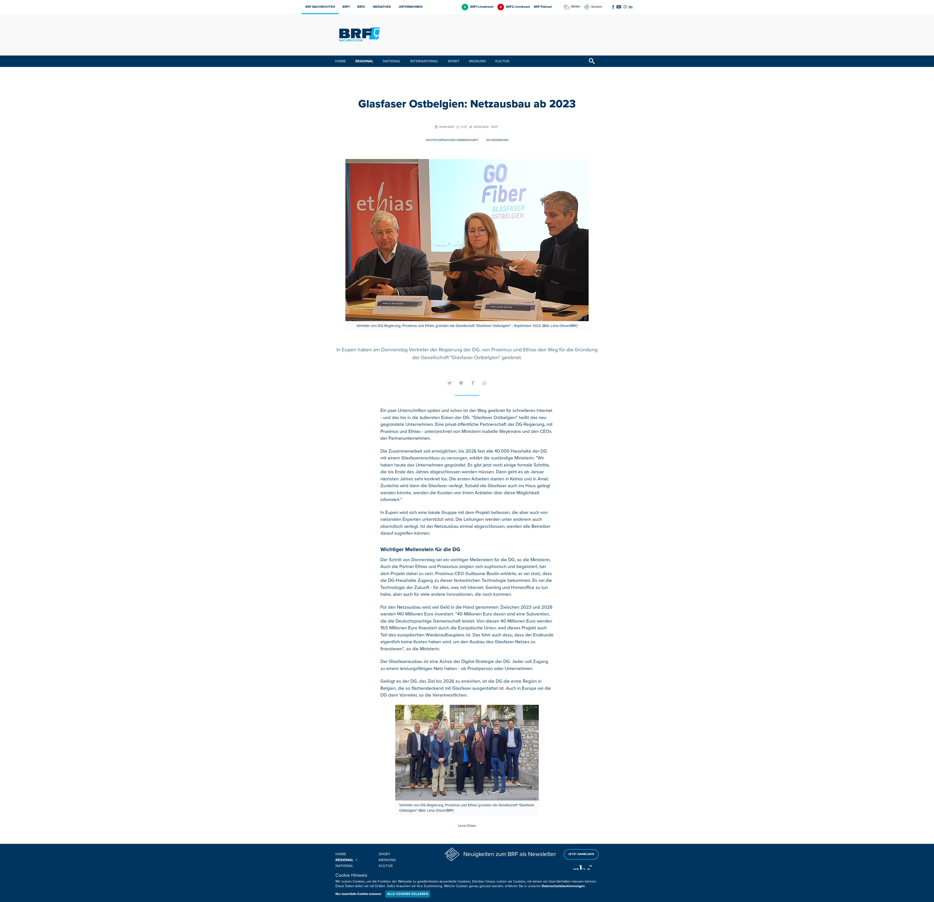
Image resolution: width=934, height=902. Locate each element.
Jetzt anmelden (581, 854)
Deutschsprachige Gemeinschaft (452, 140)
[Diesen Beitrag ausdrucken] (461, 383)
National (392, 61)
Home (340, 61)
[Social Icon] (613, 7)
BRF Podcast (543, 7)
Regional (364, 61)
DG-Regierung (497, 140)
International (424, 61)
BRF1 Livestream (482, 7)
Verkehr (596, 7)
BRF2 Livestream (518, 7)
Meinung (477, 61)
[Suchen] (592, 61)
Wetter (575, 7)
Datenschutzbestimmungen (563, 886)
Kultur (502, 61)
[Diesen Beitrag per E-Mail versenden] (449, 383)
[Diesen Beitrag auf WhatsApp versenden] (484, 383)
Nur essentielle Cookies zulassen (358, 894)
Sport (453, 61)
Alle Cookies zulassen (407, 894)
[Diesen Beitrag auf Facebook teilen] (473, 383)
